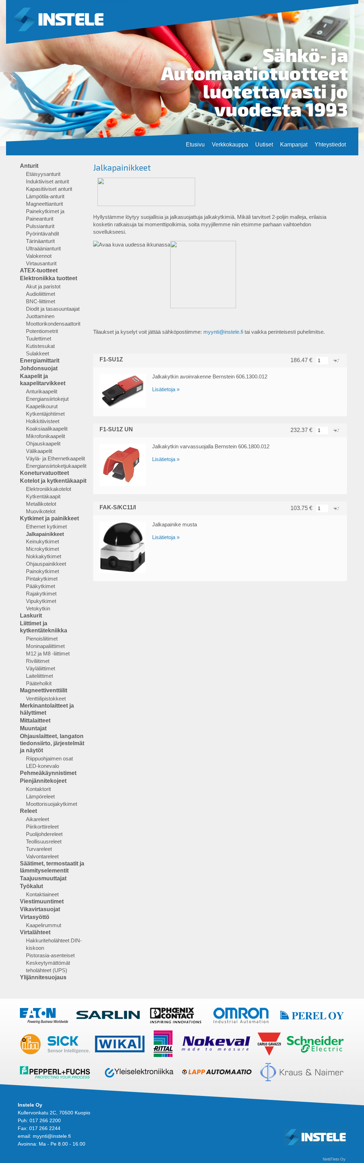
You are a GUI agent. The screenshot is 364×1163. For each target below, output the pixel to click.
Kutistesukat (40, 346)
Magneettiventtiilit (43, 690)
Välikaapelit (39, 451)
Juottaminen (40, 316)
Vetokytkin (38, 608)
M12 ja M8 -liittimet (48, 653)
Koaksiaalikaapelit (47, 429)
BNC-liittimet (40, 301)
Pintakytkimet (42, 579)
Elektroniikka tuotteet (48, 278)
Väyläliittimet (40, 668)
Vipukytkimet (41, 601)
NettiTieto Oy (334, 1159)
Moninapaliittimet (45, 646)
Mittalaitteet (35, 721)
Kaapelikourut (42, 406)
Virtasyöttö (34, 917)
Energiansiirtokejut (47, 399)
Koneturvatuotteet (44, 473)
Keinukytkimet (42, 541)
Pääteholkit (39, 683)
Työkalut (31, 886)
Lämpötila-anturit (45, 196)
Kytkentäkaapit (43, 496)
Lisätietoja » (166, 389)
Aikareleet (37, 819)
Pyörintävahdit (42, 234)
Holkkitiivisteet (42, 421)
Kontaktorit (38, 789)
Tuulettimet (38, 339)
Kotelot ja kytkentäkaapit (53, 481)
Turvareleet (39, 849)
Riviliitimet (37, 661)
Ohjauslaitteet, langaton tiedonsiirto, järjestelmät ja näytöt (52, 743)
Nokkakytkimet (43, 556)
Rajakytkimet (41, 594)
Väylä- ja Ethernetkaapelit (55, 458)
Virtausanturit (41, 263)
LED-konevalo (42, 766)
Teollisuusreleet (43, 841)
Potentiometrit (42, 331)
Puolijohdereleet (44, 834)
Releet (28, 811)
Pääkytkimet (40, 586)
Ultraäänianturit (43, 248)
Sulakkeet (37, 353)
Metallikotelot (41, 504)
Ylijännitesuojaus (43, 977)
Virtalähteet (35, 932)
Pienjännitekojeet (43, 781)
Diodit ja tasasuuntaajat (53, 309)
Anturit (29, 166)
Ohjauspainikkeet (46, 564)
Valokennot (39, 256)
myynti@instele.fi (223, 332)
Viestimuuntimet (42, 901)
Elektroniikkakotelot (48, 489)
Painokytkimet (42, 571)
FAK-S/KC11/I (118, 507)
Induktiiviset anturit (47, 181)
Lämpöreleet (40, 796)
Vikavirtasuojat (40, 909)
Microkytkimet (42, 549)
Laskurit (31, 616)
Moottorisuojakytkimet (51, 804)
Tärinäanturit (40, 241)
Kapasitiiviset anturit (49, 189)
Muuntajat (33, 728)
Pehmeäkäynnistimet (48, 773)
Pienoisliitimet (42, 639)
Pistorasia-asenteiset (50, 955)
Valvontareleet (42, 856)
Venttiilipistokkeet (46, 699)
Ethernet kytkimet (46, 527)
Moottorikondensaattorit (53, 324)
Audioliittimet (40, 294)
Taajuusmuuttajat (43, 878)
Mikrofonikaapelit (45, 436)
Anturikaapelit (41, 391)
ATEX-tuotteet (39, 270)
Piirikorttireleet (42, 827)
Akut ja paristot (43, 286)
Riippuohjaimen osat (49, 758)
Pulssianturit (40, 226)
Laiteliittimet (39, 676)
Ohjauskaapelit (43, 444)
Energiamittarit (39, 361)
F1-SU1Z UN (116, 429)
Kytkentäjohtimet (45, 414)
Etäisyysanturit (43, 174)
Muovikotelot (40, 511)
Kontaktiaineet (42, 894)
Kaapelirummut (43, 925)
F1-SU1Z (111, 359)
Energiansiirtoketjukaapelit (56, 466)
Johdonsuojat (39, 368)
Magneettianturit (44, 204)
